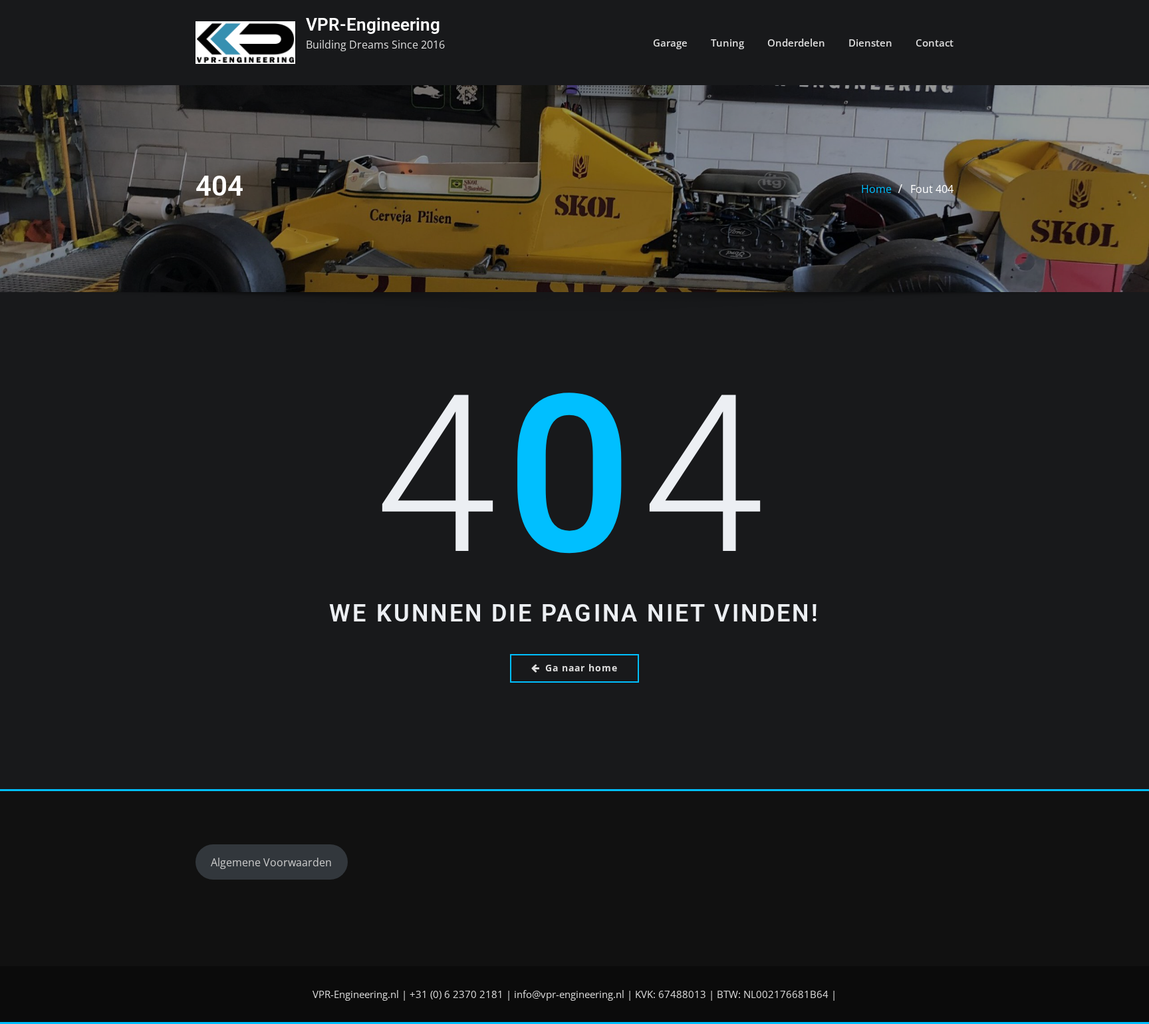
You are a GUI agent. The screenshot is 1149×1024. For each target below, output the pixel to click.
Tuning (727, 42)
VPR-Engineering (373, 25)
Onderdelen (796, 42)
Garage (670, 42)
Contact (935, 42)
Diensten (870, 42)
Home (876, 189)
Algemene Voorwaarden (271, 862)
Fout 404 (932, 189)
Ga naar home (581, 667)
